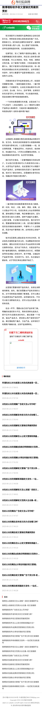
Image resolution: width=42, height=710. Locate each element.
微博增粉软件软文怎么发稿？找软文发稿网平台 (20, 647)
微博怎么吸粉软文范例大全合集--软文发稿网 (19, 605)
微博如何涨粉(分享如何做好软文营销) (16, 677)
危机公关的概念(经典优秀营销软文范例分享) (21, 554)
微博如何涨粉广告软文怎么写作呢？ (16, 656)
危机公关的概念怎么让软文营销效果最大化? (21, 543)
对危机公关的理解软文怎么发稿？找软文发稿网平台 (21, 490)
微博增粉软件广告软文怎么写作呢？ (16, 610)
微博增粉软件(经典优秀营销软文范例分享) (18, 627)
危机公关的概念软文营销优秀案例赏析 (18, 532)
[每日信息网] (21, 2)
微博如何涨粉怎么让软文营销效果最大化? (18, 669)
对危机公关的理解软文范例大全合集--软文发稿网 (21, 500)
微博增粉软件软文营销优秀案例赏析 (16, 618)
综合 (6, 597)
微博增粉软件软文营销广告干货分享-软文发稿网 (20, 636)
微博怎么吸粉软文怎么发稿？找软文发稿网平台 (20, 601)
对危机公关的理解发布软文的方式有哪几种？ (21, 415)
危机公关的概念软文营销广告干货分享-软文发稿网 (21, 575)
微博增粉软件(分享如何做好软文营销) (16, 632)
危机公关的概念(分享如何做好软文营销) (19, 564)
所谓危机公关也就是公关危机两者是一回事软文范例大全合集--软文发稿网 (21, 393)
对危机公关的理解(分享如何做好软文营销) (20, 458)
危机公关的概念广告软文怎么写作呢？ (18, 511)
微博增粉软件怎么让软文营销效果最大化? (18, 623)
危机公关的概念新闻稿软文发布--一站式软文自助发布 (21, 586)
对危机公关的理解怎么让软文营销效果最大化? (21, 436)
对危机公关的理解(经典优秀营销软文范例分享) (21, 447)
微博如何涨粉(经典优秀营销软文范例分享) (18, 673)
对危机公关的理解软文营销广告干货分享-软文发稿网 (21, 468)
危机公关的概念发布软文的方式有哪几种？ (20, 522)
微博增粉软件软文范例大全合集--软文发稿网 (19, 651)
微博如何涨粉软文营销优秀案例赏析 (16, 664)
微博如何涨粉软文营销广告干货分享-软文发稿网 (20, 682)
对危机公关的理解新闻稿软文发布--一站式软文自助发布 (21, 479)
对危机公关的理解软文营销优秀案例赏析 (19, 426)
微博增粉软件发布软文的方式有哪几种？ (17, 614)
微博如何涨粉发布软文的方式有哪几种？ (17, 660)
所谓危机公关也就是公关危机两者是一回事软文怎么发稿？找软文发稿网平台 (21, 383)
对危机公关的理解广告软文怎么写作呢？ (19, 404)
